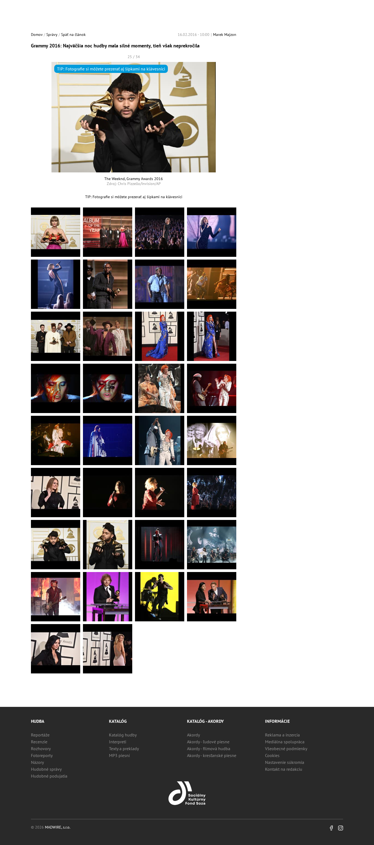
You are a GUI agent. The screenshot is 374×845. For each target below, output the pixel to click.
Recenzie (39, 741)
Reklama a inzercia (282, 735)
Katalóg (118, 721)
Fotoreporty (42, 755)
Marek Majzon (224, 34)
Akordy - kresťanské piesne (211, 755)
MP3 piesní (119, 755)
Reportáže (40, 735)
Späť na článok (73, 34)
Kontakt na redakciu (283, 769)
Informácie (277, 721)
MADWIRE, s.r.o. (57, 827)
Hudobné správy (46, 769)
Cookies (272, 755)
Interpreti (117, 741)
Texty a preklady (124, 748)
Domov (37, 34)
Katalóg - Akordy (205, 721)
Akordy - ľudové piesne (208, 741)
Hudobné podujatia (49, 776)
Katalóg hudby (123, 735)
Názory (37, 762)
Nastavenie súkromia (284, 762)
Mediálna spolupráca (284, 741)
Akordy (193, 735)
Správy (51, 34)
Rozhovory (41, 748)
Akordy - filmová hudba (208, 748)
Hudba (37, 721)
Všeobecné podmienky (286, 748)
